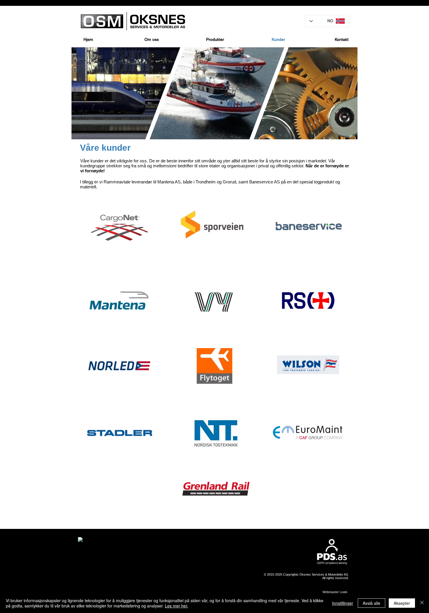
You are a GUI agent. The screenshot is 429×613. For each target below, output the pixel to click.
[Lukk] (421, 603)
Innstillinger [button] (342, 603)
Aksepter (402, 603)
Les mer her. (176, 606)
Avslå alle (371, 603)
